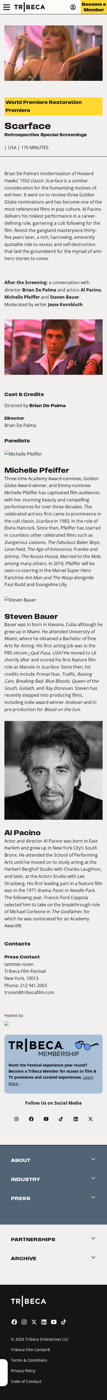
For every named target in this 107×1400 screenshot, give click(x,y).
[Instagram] (16, 1119)
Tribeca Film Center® (30, 1349)
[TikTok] (61, 1119)
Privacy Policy (23, 1370)
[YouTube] (46, 1119)
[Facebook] (31, 1119)
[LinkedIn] (76, 1119)
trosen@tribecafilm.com (29, 992)
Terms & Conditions (29, 1360)
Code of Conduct (26, 1381)
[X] (90, 1119)
